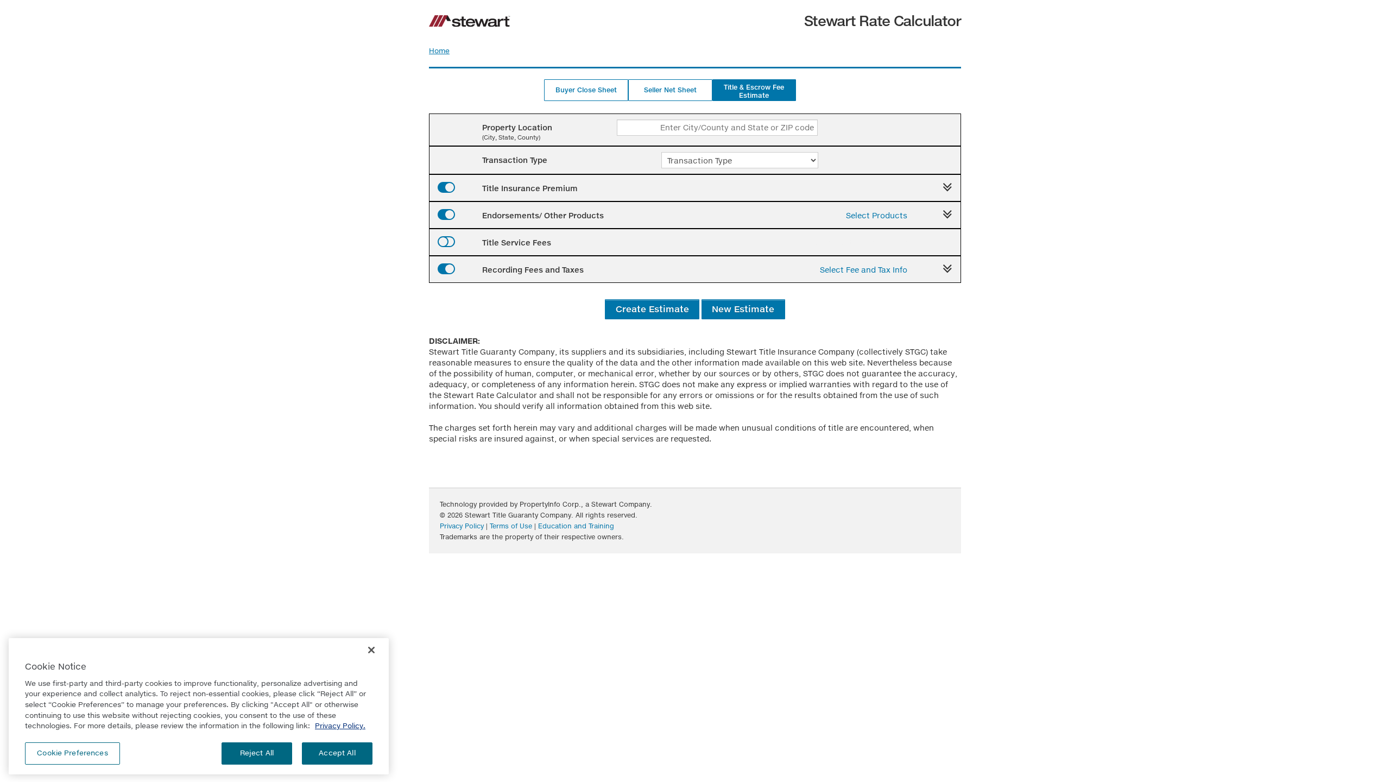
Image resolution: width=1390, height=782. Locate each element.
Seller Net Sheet (670, 90)
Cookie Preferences (72, 752)
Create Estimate (652, 309)
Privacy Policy (462, 526)
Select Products (876, 215)
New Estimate (743, 309)
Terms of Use (511, 526)
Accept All (337, 752)
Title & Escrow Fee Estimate (754, 91)
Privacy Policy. (340, 725)
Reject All (257, 752)
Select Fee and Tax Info (863, 269)
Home (439, 50)
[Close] (371, 650)
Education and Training (576, 526)
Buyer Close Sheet (586, 90)
